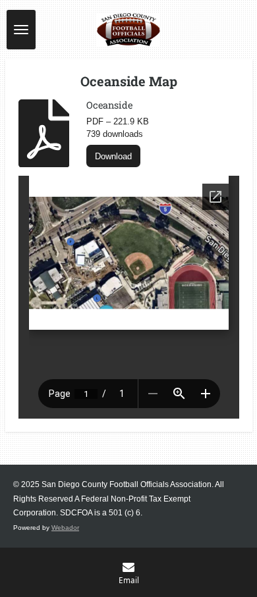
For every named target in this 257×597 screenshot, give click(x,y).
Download (113, 156)
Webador (65, 527)
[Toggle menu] (21, 29)
